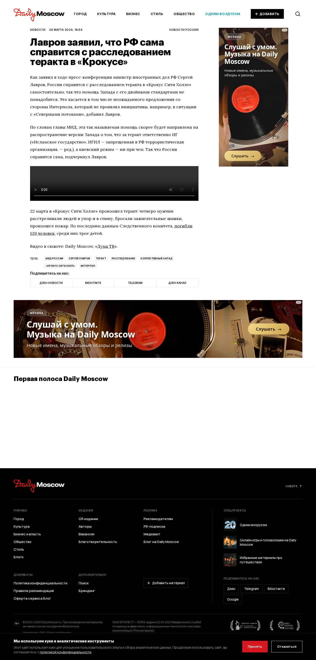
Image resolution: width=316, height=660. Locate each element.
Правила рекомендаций (34, 591)
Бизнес (133, 14)
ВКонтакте (276, 588)
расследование (123, 258)
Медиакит (152, 534)
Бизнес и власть (27, 534)
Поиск (84, 583)
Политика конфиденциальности (40, 583)
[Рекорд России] (285, 625)
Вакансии (86, 534)
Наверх (291, 486)
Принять (255, 646)
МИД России (54, 258)
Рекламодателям (158, 519)
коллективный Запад (156, 258)
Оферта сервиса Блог (32, 598)
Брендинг (87, 591)
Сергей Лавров (79, 258)
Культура (106, 14)
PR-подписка (154, 526)
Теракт (101, 258)
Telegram (251, 588)
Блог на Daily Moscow (161, 541)
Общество (184, 14)
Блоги (18, 557)
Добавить (269, 14)
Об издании (88, 519)
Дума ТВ (106, 246)
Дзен (231, 588)
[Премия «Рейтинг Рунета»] (245, 625)
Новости (37, 29)
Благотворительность (98, 541)
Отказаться (287, 646)
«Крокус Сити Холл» (60, 265)
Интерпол (88, 265)
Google (233, 599)
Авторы (85, 526)
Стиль (157, 14)
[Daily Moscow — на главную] (39, 486)
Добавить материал (168, 583)
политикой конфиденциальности (65, 652)
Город (80, 14)
